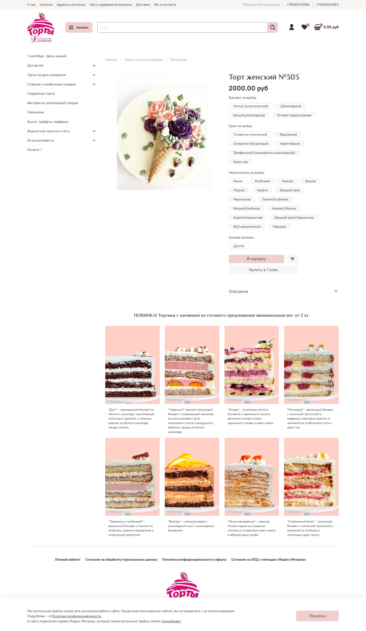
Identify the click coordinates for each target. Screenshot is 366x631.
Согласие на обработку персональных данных (121, 559)
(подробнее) (171, 621)
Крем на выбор (240, 126)
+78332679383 (298, 4)
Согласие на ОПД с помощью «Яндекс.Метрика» (268, 559)
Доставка (143, 4)
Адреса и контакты (71, 4)
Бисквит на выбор (242, 98)
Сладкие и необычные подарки (51, 84)
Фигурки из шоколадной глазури (52, 103)
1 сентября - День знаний (46, 56)
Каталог (82, 27)
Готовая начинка (241, 237)
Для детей (35, 65)
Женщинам (178, 59)
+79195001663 (327, 4)
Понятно (317, 615)
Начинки (46, 4)
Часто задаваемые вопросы (110, 4)
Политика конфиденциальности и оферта (194, 559)
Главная (111, 59)
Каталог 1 (34, 149)
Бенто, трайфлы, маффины (47, 122)
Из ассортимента (40, 140)
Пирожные (35, 112)
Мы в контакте (165, 4)
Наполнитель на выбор (246, 173)
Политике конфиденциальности (76, 616)
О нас (31, 4)
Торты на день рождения (143, 59)
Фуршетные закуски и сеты (48, 131)
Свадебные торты (41, 93)
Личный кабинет (67, 559)
